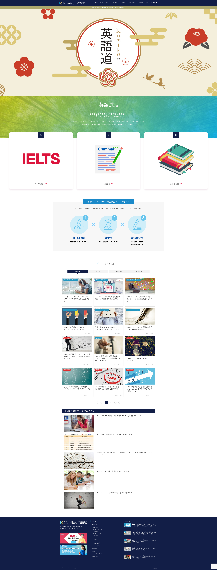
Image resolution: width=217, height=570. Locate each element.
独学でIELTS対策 (143, 2)
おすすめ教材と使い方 (97, 553)
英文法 (123, 2)
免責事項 (76, 567)
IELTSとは (95, 527)
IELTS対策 (115, 2)
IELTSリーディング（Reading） (97, 530)
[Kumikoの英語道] (72, 4)
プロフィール (95, 556)
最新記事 (77, 271)
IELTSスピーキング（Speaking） (97, 542)
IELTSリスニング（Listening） (97, 534)
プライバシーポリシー (67, 567)
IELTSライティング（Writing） (97, 538)
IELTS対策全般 (96, 545)
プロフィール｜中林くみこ (101, 2)
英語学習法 (132, 2)
